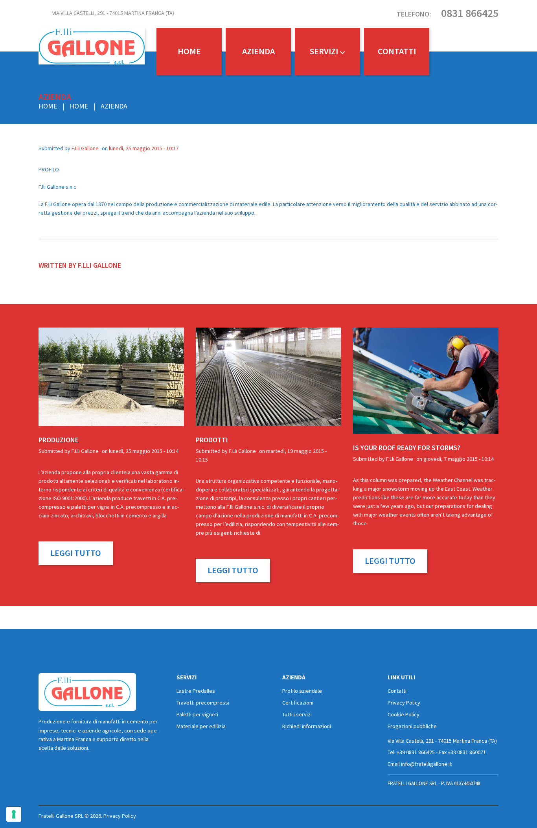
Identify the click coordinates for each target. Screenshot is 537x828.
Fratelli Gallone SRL (61, 815)
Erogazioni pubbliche (412, 726)
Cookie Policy (403, 714)
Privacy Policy (404, 702)
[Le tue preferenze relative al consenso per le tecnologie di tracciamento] (13, 814)
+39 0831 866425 (416, 752)
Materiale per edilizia (201, 726)
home (79, 105)
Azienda (258, 51)
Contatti (397, 51)
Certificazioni (297, 702)
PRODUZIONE (59, 439)
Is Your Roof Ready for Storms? (406, 447)
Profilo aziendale (302, 690)
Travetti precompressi (203, 702)
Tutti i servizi (297, 714)
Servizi (324, 51)
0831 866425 (469, 13)
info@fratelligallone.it (426, 763)
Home (189, 51)
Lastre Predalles (196, 690)
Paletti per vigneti (197, 714)
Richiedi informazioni (306, 726)
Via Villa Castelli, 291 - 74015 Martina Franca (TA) (113, 13)
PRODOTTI (212, 439)
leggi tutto (75, 552)
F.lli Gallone (85, 148)
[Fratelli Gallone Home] (87, 692)
